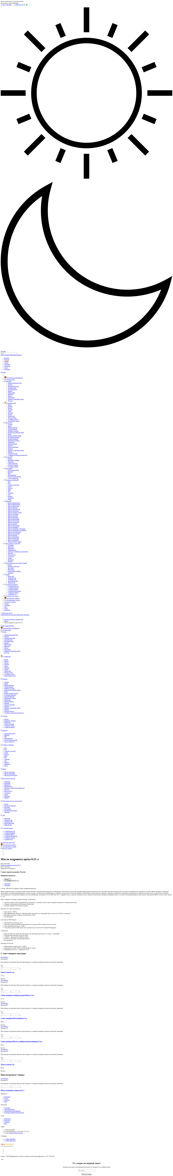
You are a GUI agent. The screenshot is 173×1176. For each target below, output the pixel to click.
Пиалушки (11, 569)
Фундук (10, 401)
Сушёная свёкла (13, 589)
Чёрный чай (11, 583)
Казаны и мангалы (13, 566)
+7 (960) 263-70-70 (6, 613)
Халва (10, 558)
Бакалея (8, 468)
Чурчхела (11, 559)
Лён (9, 481)
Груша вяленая (12, 429)
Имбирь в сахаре (13, 431)
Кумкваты (11, 442)
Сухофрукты (10, 403)
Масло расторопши (14, 533)
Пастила (10, 553)
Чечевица (11, 498)
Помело (10, 448)
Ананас (10, 424)
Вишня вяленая (12, 427)
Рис (9, 491)
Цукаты (8, 423)
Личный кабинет (9, 1109)
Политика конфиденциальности (14, 1112)
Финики (10, 413)
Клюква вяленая (13, 439)
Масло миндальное (14, 525)
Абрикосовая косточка (15, 383)
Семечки (10, 493)
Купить (3, 978)
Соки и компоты (13, 478)
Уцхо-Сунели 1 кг (8, 972)
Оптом (6, 363)
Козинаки (11, 547)
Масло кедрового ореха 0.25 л (12, 1090)
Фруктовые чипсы (13, 421)
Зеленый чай (12, 578)
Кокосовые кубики (13, 440)
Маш (9, 489)
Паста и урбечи (11, 602)
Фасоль (10, 496)
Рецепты (7, 1100)
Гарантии (7, 366)
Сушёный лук (12, 594)
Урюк (9, 411)
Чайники (10, 573)
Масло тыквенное (13, 538)
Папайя (10, 445)
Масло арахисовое (13, 506)
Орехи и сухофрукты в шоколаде (18, 551)
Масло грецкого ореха (15, 512)
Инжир (10, 406)
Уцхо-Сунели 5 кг (8, 1064)
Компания (7, 1119)
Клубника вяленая (13, 437)
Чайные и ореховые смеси (16, 399)
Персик (10, 409)
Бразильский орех (13, 386)
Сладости (11, 556)
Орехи (8, 381)
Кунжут (10, 488)
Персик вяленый (13, 447)
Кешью (10, 391)
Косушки (11, 568)
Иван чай (11, 576)
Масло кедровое (13, 516)
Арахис (10, 384)
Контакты (7, 369)
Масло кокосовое (13, 517)
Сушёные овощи (13, 466)
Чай (7, 574)
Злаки (10, 486)
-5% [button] (2, 1159)
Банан (10, 426)
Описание (7, 884)
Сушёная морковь (13, 588)
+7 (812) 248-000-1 (10, 1139)
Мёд (9, 473)
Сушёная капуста (13, 586)
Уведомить (4, 868)
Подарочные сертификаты (14, 378)
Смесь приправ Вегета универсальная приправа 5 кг (21, 1041)
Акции (6, 361)
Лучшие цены (10, 379)
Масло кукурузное (13, 520)
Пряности (11, 462)
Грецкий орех (12, 388)
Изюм (10, 405)
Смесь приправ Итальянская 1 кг (14, 1018)
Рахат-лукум (12, 555)
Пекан (10, 396)
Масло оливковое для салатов (17, 530)
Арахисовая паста (13, 470)
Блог (5, 607)
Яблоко (10, 452)
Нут (9, 483)
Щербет (10, 561)
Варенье (10, 471)
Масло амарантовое (14, 504)
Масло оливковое (13, 527)
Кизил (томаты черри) (15, 436)
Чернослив (11, 416)
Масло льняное (12, 524)
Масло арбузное (13, 507)
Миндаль (11, 394)
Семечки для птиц (13, 485)
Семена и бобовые (11, 480)
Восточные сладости (12, 543)
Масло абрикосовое (14, 503)
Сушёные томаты (13, 592)
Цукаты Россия (12, 453)
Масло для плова (13, 514)
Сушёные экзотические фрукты (17, 455)
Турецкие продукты (12, 596)
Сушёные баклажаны (14, 591)
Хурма (10, 414)
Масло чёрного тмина (14, 541)
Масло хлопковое (13, 540)
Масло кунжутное (13, 522)
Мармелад (11, 548)
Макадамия (11, 392)
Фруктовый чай (13, 581)
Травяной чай (12, 579)
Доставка (7, 364)
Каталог (6, 358)
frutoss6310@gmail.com (16, 1133)
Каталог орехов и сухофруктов (13, 619)
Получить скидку (86, 1174)
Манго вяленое (12, 444)
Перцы (10, 458)
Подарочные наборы (14, 571)
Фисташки (11, 397)
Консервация (12, 475)
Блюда (10, 565)
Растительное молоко (14, 476)
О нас (6, 367)
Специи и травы (13, 465)
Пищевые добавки (13, 460)
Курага (10, 408)
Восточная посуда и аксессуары (16, 563)
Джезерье (11, 545)
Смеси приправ (12, 463)
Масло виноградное (14, 509)
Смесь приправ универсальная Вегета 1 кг (17, 995)
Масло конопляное (13, 519)
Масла (8, 501)
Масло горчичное (13, 511)
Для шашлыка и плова (13, 600)
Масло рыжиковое (13, 537)
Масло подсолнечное (14, 532)
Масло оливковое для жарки (16, 529)
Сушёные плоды (13, 419)
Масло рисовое (12, 535)
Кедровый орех (12, 389)
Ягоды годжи (12, 418)
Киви (9, 434)
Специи (8, 457)
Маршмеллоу (12, 550)
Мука (9, 499)
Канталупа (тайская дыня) (16, 432)
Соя (9, 494)
